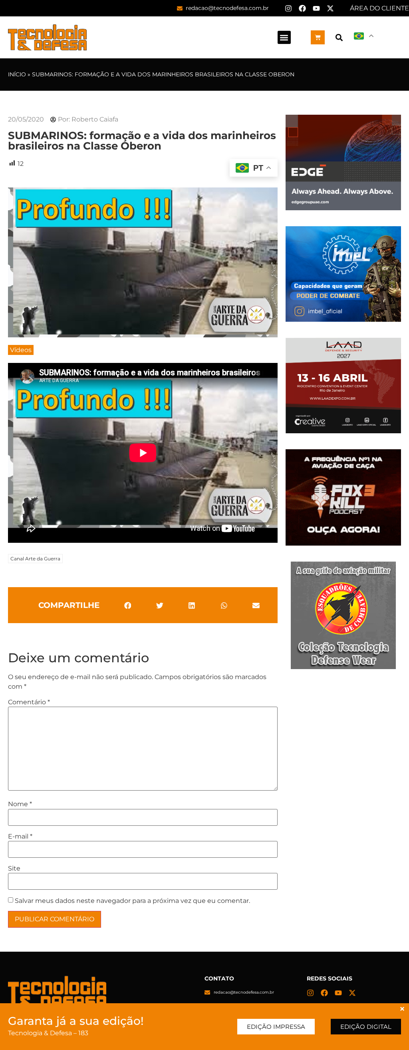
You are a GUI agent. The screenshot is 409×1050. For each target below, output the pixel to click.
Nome (20, 804)
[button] (284, 37)
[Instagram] (288, 8)
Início (17, 74)
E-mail (20, 836)
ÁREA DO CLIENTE (379, 8)
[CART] (318, 37)
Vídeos (21, 350)
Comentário (29, 702)
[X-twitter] (330, 8)
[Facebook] (302, 8)
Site (14, 868)
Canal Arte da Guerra (35, 559)
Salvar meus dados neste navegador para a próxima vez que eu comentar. (132, 901)
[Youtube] (316, 8)
